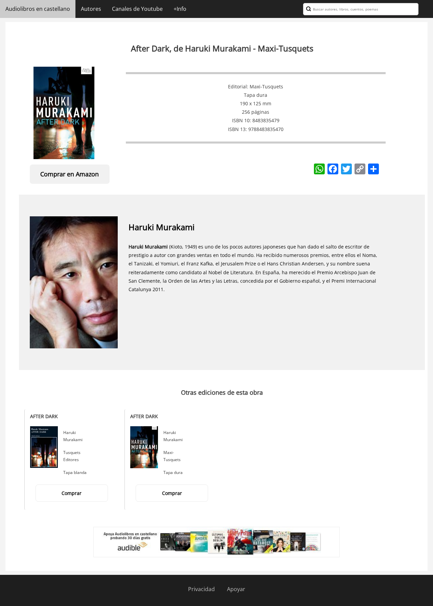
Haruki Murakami (162, 227)
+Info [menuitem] (180, 9)
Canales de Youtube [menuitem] (137, 9)
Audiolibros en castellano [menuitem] (37, 9)
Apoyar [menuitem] (236, 589)
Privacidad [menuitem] (201, 589)
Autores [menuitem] (91, 9)
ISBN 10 (241, 120)
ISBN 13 (237, 129)
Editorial (237, 86)
